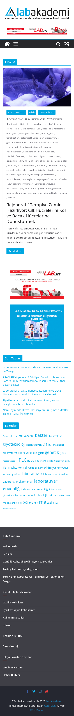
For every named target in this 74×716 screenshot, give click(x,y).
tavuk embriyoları (37, 169)
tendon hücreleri (56, 169)
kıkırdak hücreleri (15, 156)
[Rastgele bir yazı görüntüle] (67, 43)
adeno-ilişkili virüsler (19, 123)
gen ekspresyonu (48, 137)
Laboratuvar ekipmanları (18, 481)
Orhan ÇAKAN (16, 118)
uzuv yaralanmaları (16, 192)
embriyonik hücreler (29, 133)
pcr (25, 502)
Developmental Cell (30, 128)
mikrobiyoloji (39, 495)
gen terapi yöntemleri (17, 142)
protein (33, 502)
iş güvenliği (61, 461)
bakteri (41, 435)
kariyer (42, 467)
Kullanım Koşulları (14, 617)
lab (19, 474)
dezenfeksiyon (34, 444)
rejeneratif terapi (56, 165)
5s (4, 436)
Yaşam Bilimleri (47, 112)
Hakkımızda (10, 546)
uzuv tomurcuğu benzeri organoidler (43, 188)
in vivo (9, 146)
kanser (32, 467)
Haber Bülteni (11, 675)
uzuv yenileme (35, 192)
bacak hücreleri (39, 123)
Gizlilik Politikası (13, 602)
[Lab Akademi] (7, 43)
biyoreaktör (55, 436)
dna (47, 443)
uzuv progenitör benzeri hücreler (50, 179)
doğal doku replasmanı (53, 128)
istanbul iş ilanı (48, 460)
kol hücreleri (32, 156)
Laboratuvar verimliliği (34, 489)
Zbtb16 (11, 197)
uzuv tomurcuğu (14, 188)
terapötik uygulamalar (17, 174)
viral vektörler (51, 192)
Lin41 (31, 160)
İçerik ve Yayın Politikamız (19, 610)
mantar (25, 495)
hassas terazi (9, 461)
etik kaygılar (47, 133)
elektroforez (10, 453)
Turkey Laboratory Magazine (20, 569)
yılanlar (63, 192)
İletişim (7, 554)
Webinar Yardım (12, 667)
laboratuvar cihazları (55, 474)
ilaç (37, 460)
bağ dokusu (55, 123)
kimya (51, 467)
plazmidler (61, 160)
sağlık (50, 502)
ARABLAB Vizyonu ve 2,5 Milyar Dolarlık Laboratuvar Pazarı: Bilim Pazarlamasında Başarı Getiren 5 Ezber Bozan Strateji (34, 380)
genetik (52, 452)
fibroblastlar (12, 137)
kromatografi (10, 474)
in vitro (56, 142)
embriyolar (11, 133)
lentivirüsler (12, 160)
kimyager (62, 467)
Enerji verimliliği (28, 453)
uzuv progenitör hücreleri (20, 183)
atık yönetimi (26, 436)
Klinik (32, 112)
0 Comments (55, 118)
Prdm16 (12, 165)
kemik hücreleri (46, 151)
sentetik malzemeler (16, 169)
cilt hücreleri (12, 128)
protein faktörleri (26, 165)
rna (42, 502)
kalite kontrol (18, 467)
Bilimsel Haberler (16, 112)
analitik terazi (12, 436)
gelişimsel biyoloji (29, 137)
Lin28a (23, 160)
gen (41, 452)
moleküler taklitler (45, 160)
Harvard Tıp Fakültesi (40, 142)
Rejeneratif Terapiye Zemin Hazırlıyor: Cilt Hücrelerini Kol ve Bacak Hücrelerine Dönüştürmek (36, 213)
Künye (7, 625)
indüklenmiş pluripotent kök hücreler (33, 146)
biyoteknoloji (14, 444)
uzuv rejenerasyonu (45, 183)
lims (17, 495)
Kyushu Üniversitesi (50, 156)
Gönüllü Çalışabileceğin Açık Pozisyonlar (27, 561)
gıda (63, 452)
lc (14, 495)
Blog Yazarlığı (11, 646)
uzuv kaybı (27, 179)
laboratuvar (32, 473)
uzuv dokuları (13, 179)
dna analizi (58, 444)
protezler (41, 165)
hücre (30, 460)
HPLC (21, 460)
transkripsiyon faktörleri (42, 174)
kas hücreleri (29, 151)
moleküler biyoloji (12, 502)
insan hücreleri (13, 151)
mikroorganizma (58, 495)
